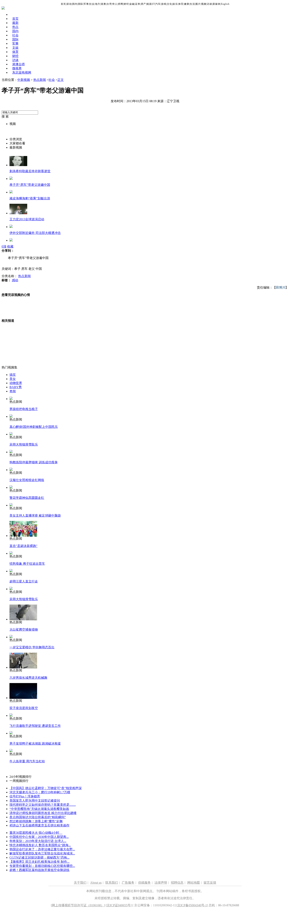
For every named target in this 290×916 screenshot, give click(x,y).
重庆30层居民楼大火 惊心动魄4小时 (35, 832)
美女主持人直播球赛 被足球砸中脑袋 (35, 515)
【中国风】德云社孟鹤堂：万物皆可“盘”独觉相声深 (45, 788)
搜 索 (5, 116)
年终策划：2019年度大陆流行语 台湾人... (37, 841)
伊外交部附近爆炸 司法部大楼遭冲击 (35, 233)
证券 (137, 4)
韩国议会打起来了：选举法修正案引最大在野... (42, 849)
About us (96, 882)
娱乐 (175, 4)
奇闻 (12, 391)
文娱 (15, 47)
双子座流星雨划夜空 (23, 708)
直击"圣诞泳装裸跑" (23, 546)
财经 (126, 4)
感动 (15, 280)
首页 (63, 4)
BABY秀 (15, 387)
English (225, 4)
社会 (91, 4)
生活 (192, 4)
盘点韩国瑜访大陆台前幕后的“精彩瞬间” (37, 817)
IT (153, 4)
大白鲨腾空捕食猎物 (23, 629)
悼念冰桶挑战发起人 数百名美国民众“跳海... (40, 845)
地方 (97, 4)
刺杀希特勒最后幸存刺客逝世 (30, 171)
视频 (203, 4)
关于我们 (80, 882)
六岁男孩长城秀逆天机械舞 (28, 677)
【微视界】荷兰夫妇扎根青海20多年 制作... (39, 861)
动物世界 (15, 383)
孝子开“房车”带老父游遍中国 (29, 184)
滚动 (69, 4)
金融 (132, 4)
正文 (60, 79)
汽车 (158, 4)
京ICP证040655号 (119, 905)
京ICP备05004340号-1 (192, 905)
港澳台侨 (18, 64)
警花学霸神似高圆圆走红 (26, 497)
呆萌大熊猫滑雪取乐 (23, 444)
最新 (15, 22)
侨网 (120, 4)
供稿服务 (144, 882)
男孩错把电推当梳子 (23, 409)
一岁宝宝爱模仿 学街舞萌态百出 (31, 647)
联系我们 (111, 882)
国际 (80, 4)
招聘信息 (177, 882)
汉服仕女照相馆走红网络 (26, 480)
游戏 (163, 4)
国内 (74, 4)
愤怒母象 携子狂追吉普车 (27, 563)
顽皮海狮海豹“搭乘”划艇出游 (29, 198)
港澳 (103, 4)
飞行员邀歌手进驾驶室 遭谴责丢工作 (35, 725)
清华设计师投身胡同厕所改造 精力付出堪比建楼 (43, 813)
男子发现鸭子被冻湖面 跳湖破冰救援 (35, 743)
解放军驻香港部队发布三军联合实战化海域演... (42, 853)
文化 (169, 4)
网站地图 (193, 882)
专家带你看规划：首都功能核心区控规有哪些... (42, 865)
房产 (143, 4)
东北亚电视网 (21, 72)
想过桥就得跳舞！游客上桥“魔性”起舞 (36, 821)
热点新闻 (39, 79)
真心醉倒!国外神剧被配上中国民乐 (33, 426)
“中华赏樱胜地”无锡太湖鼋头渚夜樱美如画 (39, 808)
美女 (12, 378)
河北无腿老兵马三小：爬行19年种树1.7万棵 (39, 792)
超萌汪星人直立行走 (23, 581)
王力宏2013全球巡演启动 (26, 219)
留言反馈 (210, 882)
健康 (186, 4)
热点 (15, 27)
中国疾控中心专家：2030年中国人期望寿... (39, 836)
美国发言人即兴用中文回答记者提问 (34, 800)
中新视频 (23, 79)
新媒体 (216, 4)
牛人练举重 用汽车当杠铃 (27, 761)
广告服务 (128, 882)
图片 (198, 4)
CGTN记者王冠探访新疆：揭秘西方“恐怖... (39, 857)
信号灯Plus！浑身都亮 (24, 796)
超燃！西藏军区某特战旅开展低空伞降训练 (39, 870)
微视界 (17, 68)
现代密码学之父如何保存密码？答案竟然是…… (42, 804)
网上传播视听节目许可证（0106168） (78, 905)
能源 (149, 4)
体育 (180, 4)
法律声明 (160, 882)
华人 (114, 4)
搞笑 (12, 374)
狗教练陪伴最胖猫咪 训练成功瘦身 (33, 462)
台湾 (109, 4)
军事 (86, 4)
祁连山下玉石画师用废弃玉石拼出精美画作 (39, 825)
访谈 (209, 4)
